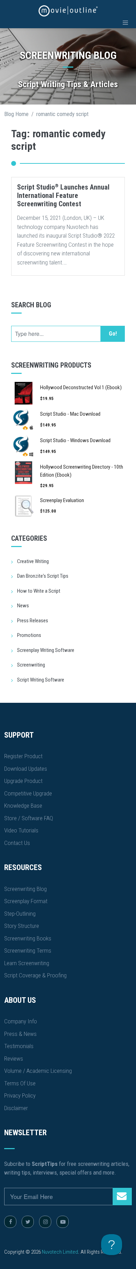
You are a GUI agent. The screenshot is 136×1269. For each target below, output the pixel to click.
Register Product (23, 756)
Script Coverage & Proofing (35, 975)
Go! (113, 333)
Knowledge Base (23, 805)
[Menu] (125, 22)
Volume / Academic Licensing (38, 1070)
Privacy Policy (20, 1095)
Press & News (20, 1033)
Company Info (20, 1021)
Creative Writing (33, 561)
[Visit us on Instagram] (45, 1222)
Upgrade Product (23, 780)
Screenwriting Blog (25, 888)
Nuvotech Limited (60, 1252)
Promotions (29, 635)
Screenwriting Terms (27, 950)
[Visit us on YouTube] (62, 1222)
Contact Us (17, 842)
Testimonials (18, 1046)
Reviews (13, 1058)
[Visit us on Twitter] (28, 1222)
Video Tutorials (21, 830)
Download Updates (25, 768)
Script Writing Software (40, 680)
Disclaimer (16, 1108)
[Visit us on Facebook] (10, 1222)
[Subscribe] (122, 1196)
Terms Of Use (20, 1083)
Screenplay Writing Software (45, 650)
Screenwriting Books (27, 938)
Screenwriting (31, 665)
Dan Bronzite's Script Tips (42, 576)
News (23, 605)
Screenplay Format (25, 901)
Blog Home (16, 114)
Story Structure (21, 925)
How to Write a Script (38, 591)
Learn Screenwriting (26, 963)
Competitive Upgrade (28, 793)
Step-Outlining (20, 913)
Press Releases (32, 620)
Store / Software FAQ (28, 818)
